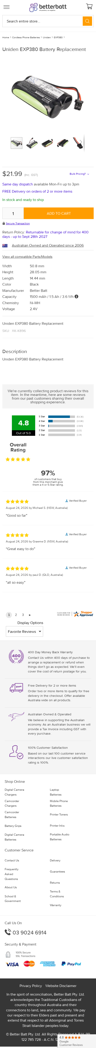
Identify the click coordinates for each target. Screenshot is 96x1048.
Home (5, 37)
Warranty (55, 905)
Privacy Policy (31, 985)
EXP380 (58, 37)
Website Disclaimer (60, 985)
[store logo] (48, 7)
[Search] (87, 21)
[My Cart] (90, 7)
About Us (11, 887)
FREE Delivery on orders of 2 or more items (37, 191)
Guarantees (57, 871)
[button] (33, 143)
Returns (55, 883)
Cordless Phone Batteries (26, 37)
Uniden (47, 37)
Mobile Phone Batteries (59, 803)
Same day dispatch (18, 184)
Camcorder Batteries (12, 814)
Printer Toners (59, 814)
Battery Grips (13, 826)
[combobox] (48, 21)
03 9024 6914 (28, 932)
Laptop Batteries (56, 792)
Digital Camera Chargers (14, 792)
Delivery (55, 860)
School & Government (13, 898)
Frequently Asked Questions (11, 874)
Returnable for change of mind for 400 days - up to (45, 234)
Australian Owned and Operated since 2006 (48, 245)
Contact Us (12, 860)
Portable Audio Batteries (59, 836)
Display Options (30, 622)
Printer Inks (57, 826)
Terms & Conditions (57, 893)
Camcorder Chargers (12, 803)
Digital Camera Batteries (14, 837)
